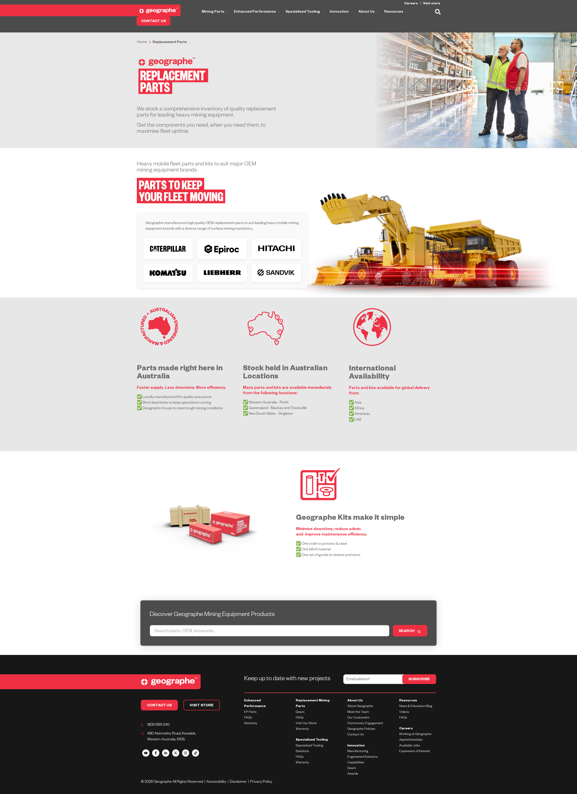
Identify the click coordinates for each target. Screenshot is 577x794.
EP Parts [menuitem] (250, 712)
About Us (366, 12)
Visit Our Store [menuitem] (306, 723)
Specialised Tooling (303, 12)
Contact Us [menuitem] (355, 735)
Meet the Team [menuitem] (358, 712)
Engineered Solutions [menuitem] (362, 757)
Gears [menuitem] (300, 712)
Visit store (431, 4)
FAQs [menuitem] (248, 718)
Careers (411, 4)
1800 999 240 (158, 725)
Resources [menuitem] (408, 701)
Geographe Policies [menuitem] (361, 729)
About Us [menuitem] (355, 701)
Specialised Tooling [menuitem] (312, 740)
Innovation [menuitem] (356, 746)
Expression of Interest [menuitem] (414, 751)
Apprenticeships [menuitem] (411, 740)
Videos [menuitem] (404, 712)
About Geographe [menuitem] (360, 706)
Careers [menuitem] (406, 729)
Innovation (339, 12)
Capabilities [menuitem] (355, 763)
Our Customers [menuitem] (358, 718)
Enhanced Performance (255, 12)
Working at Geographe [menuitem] (415, 734)
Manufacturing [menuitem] (357, 751)
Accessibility (217, 782)
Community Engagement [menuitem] (365, 723)
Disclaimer (239, 782)
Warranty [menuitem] (250, 723)
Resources (394, 12)
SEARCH (407, 631)
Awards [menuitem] (352, 774)
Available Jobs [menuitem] (409, 746)
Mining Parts (213, 12)
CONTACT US (153, 22)
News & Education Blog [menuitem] (415, 706)
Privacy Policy (261, 782)
